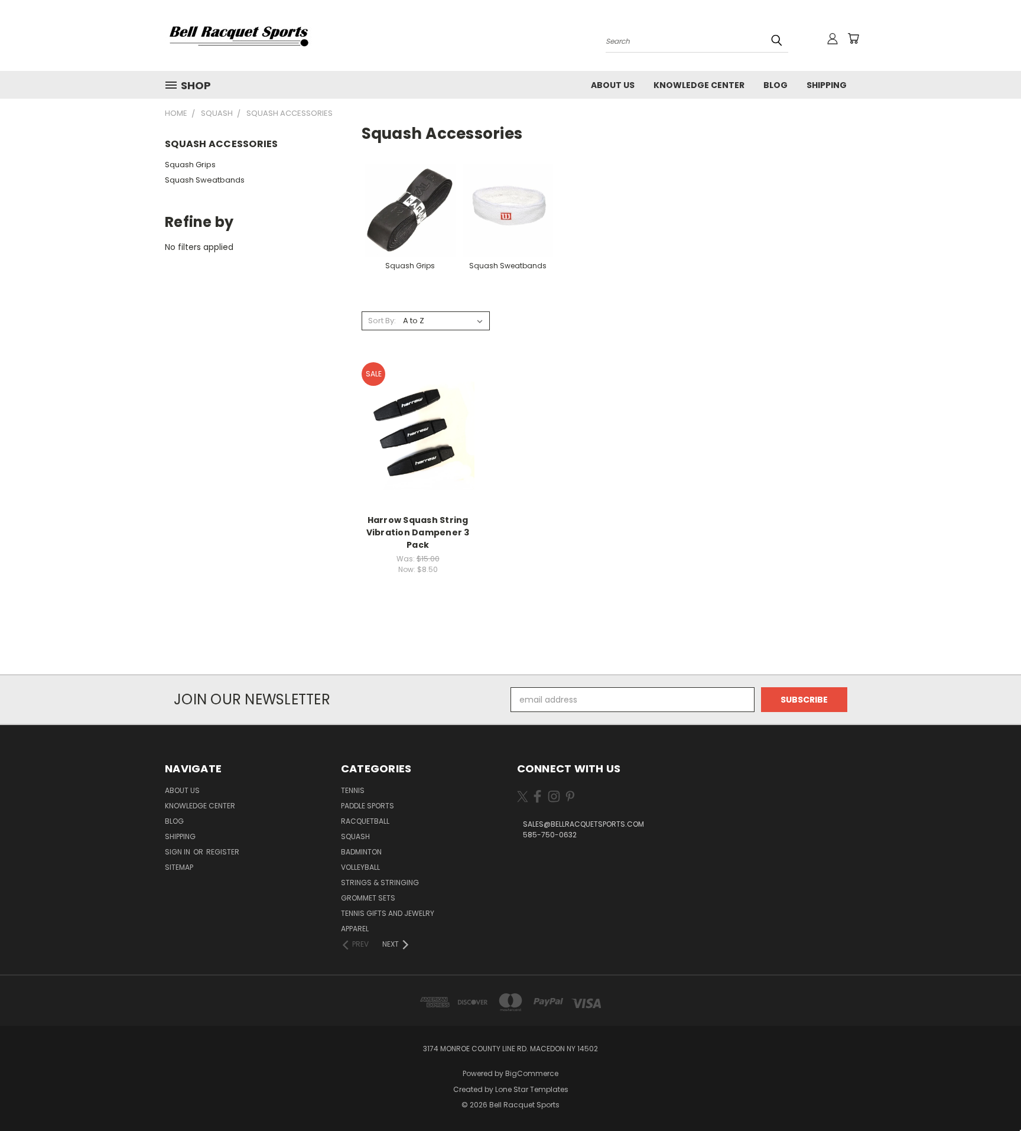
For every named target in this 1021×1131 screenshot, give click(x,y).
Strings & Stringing (380, 883)
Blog (775, 85)
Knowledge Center (698, 85)
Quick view (418, 420)
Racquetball (365, 821)
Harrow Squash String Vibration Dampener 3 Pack (418, 532)
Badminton (361, 852)
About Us (613, 85)
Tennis (353, 790)
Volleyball (360, 867)
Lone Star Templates (531, 1089)
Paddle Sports (367, 806)
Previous (990, 1094)
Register (222, 852)
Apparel (355, 929)
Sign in (178, 852)
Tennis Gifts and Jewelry (387, 913)
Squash (355, 836)
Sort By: (382, 320)
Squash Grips (190, 164)
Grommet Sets (368, 898)
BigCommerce (531, 1073)
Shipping (827, 85)
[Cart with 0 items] (853, 38)
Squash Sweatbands (205, 180)
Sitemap (179, 867)
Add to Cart (418, 442)
